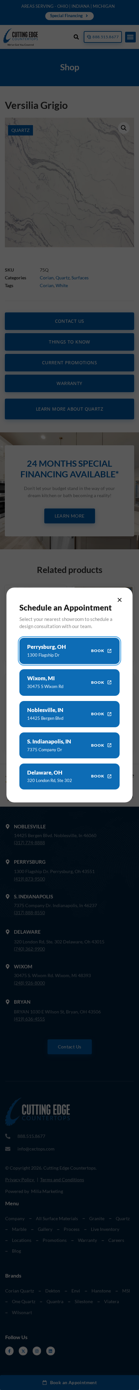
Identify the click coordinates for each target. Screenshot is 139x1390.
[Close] (119, 600)
